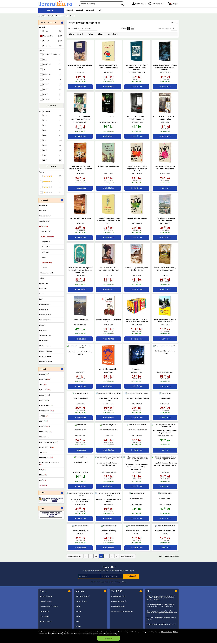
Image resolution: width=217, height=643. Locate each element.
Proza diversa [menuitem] (47, 262)
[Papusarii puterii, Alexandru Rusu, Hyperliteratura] (165, 426)
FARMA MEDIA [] (46, 405)
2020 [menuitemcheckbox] (52, 145)
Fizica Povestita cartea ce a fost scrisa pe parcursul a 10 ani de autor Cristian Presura (160, 605)
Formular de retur (81, 601)
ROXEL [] (43, 421)
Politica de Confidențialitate (49, 606)
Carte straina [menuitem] (43, 205)
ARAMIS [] (44, 374)
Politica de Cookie (166, 632)
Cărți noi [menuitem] (69, 10)
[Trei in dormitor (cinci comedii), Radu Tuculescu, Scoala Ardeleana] (137, 61)
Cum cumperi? (44, 611)
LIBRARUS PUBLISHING (107, 122)
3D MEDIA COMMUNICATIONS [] (49, 463)
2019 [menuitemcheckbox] (52, 150)
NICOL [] (43, 475)
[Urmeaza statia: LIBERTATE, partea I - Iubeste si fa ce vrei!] (80, 112)
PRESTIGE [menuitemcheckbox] (51, 64)
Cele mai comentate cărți (119, 601)
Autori (77, 621)
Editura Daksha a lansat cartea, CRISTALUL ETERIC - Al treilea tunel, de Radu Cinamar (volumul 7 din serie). (161, 597)
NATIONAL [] (44, 390)
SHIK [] (43, 452)
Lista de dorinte (157, 4)
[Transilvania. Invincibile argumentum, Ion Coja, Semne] (108, 263)
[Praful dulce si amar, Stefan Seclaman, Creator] (165, 214)
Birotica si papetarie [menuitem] (45, 356)
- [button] (62, 22)
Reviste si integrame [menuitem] (45, 361)
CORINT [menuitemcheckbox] (52, 84)
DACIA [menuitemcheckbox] (51, 59)
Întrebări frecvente (46, 621)
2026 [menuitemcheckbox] (52, 115)
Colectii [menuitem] (41, 294)
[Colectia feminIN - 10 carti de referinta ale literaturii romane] (137, 315)
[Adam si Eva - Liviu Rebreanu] (137, 425)
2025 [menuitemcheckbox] (52, 120)
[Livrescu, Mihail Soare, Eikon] (80, 214)
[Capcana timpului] (165, 493)
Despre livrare (44, 616)
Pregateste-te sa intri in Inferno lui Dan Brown (161, 624)
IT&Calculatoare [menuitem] (44, 304)
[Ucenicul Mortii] (108, 112)
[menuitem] (51, 10)
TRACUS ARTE (135, 122)
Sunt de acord (108, 638)
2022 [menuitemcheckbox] (51, 135)
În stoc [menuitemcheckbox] (52, 31)
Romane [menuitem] (44, 268)
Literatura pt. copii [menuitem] (45, 314)
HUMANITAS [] (45, 431)
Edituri (78, 616)
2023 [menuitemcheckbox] (51, 130)
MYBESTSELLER (78, 122)
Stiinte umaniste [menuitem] (44, 346)
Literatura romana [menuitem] (47, 236)
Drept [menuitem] (41, 299)
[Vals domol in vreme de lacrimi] (137, 525)
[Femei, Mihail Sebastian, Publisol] (136, 393)
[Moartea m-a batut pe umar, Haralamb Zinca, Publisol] (165, 162)
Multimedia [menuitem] (43, 330)
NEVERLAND (134, 372)
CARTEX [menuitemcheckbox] (52, 89)
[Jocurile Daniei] (165, 393)
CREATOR (163, 223)
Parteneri (78, 626)
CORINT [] (44, 400)
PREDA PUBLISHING (107, 472)
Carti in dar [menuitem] (42, 210)
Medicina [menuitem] (42, 325)
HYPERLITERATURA (163, 436)
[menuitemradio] (133, 28)
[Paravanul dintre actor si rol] (165, 525)
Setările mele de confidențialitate (122, 611)
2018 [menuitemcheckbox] (52, 160)
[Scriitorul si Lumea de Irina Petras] (165, 346)
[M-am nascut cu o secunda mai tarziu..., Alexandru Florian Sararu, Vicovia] (136, 460)
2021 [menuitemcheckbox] (52, 140)
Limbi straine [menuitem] (43, 309)
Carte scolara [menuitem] (43, 283)
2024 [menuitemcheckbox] (52, 125)
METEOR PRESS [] (46, 447)
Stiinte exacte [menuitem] (43, 341)
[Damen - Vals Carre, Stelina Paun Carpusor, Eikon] (165, 112)
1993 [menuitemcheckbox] (51, 155)
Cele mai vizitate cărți (118, 606)
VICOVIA (163, 325)
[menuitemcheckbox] (52, 176)
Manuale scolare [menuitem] (44, 320)
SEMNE (107, 275)
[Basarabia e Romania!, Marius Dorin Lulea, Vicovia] (165, 315)
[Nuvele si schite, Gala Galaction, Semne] (80, 347)
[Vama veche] (137, 365)
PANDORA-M (163, 72)
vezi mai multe (51, 105)
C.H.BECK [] (44, 426)
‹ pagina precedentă (74, 556)
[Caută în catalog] (121, 3)
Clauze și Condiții (58, 634)
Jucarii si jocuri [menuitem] (44, 221)
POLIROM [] (44, 395)
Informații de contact (82, 596)
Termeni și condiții (46, 596)
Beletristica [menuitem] (43, 226)
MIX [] (42, 470)
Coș (173, 3)
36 (106, 556)
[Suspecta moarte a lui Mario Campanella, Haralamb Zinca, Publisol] (137, 162)
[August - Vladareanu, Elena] (108, 365)
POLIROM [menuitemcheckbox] (52, 79)
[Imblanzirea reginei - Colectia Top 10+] (108, 315)
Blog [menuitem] (100, 10)
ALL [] (42, 480)
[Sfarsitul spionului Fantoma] (137, 214)
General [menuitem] (80, 34)
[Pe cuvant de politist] (80, 393)
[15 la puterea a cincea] (80, 525)
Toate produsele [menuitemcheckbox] (52, 36)
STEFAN (106, 174)
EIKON (163, 122)
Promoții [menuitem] (79, 10)
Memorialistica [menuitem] (46, 247)
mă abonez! (131, 576)
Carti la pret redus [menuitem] (45, 216)
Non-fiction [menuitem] (45, 252)
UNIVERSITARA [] (46, 458)
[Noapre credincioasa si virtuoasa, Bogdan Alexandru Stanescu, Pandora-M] (165, 61)
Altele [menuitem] (42, 278)
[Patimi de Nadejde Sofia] (108, 425)
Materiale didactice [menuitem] (45, 351)
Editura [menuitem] (100, 34)
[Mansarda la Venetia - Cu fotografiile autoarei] (80, 495)
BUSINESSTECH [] (46, 411)
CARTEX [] (44, 416)
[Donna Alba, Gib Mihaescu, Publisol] (108, 393)
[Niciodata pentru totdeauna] (108, 162)
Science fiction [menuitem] (45, 231)
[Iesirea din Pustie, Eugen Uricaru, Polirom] (80, 61)
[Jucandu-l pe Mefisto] (80, 315)
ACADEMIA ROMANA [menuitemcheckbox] (51, 54)
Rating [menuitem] (90, 34)
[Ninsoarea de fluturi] (137, 493)
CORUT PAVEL (43, 437)
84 (117, 556)
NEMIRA (106, 372)
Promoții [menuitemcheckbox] (52, 41)
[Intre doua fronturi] (80, 457)
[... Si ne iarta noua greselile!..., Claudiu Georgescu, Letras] (108, 61)
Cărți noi (78, 606)
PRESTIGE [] (44, 379)
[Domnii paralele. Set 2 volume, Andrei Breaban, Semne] (165, 263)
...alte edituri (43, 485)
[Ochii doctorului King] (108, 525)
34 (96, 556)
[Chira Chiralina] (80, 425)
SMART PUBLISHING (137, 504)
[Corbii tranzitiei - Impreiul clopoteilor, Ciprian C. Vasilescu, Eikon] (80, 162)
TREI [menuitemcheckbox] (52, 69)
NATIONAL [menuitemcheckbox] (51, 74)
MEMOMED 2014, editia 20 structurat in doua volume (161, 618)
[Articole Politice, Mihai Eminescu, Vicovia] (108, 495)
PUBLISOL (135, 174)
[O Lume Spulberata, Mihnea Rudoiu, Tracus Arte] (137, 112)
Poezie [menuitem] (44, 257)
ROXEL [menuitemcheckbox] (51, 94)
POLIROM (78, 72)
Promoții (78, 611)
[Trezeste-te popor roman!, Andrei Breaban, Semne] (137, 263)
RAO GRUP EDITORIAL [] (48, 442)
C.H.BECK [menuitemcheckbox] (51, 99)
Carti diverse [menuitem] (43, 288)
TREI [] (43, 385)
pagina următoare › (127, 556)
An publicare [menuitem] (113, 34)
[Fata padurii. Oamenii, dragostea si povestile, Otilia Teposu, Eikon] (108, 214)
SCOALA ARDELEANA (135, 72)
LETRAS (106, 72)
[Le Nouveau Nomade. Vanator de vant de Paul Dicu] (108, 459)
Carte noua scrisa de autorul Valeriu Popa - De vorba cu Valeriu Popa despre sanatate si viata (162, 611)
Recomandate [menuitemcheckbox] (52, 46)
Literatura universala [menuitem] (46, 273)
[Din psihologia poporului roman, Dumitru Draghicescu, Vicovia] (165, 459)
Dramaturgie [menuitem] (46, 242)
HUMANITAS (78, 504)
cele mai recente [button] (86, 28)
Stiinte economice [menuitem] (45, 335)
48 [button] (173, 28)
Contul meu (139, 4)
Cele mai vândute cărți (118, 596)
